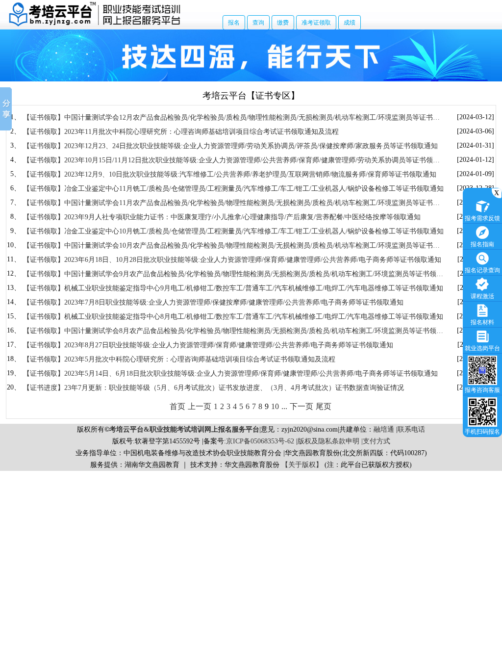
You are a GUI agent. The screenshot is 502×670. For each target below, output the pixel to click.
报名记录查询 (482, 270)
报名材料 (482, 322)
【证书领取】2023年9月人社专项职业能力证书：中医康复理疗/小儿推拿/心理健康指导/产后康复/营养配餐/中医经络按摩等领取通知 (222, 217)
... (284, 406)
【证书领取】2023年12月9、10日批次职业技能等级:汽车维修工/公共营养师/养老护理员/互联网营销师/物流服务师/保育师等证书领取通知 (229, 174)
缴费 (283, 22)
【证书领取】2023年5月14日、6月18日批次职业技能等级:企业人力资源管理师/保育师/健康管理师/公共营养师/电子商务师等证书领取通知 (230, 373)
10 (275, 406)
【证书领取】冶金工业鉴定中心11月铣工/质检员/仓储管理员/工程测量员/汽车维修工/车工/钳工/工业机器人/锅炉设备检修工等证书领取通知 (233, 188)
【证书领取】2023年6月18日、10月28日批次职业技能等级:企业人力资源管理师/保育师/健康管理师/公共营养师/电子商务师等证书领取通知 (232, 259)
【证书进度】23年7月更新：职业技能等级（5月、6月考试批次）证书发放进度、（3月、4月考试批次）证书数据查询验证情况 (213, 387)
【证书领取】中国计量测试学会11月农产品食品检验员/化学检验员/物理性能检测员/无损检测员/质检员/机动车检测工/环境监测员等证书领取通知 (231, 203)
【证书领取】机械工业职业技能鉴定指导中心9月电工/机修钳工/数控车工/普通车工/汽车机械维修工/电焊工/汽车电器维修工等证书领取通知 (233, 288)
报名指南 (482, 244)
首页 (177, 406)
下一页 (301, 406)
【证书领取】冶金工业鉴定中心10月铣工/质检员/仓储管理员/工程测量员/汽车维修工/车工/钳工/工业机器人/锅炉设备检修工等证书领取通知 (233, 231)
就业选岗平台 (482, 348)
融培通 (384, 429)
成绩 (349, 22)
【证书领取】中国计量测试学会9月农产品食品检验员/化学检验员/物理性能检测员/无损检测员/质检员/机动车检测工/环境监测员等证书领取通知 (233, 274)
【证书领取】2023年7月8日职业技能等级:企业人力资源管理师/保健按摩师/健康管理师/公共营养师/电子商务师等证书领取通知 (213, 302)
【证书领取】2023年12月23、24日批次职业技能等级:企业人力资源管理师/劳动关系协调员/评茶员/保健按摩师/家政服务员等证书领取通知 (230, 146)
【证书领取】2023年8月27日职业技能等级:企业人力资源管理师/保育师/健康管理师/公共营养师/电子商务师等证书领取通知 (208, 345)
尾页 (323, 406)
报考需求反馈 (482, 218)
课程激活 (482, 296)
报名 (234, 22)
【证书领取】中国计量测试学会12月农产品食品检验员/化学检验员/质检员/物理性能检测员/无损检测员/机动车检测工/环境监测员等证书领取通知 (231, 118)
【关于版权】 (302, 464)
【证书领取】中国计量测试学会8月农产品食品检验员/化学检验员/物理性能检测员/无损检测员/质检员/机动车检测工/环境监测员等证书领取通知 (233, 331)
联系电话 (411, 429)
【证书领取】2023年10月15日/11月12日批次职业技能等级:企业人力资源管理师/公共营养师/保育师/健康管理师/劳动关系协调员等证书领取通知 (231, 160)
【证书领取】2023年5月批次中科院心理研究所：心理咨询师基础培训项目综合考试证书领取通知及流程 (179, 359)
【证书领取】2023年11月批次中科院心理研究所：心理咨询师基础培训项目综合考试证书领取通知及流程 (181, 131)
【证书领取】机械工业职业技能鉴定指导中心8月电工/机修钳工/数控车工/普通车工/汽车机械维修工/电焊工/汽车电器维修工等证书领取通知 (233, 316)
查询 (258, 22)
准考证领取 (316, 22)
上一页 (199, 406)
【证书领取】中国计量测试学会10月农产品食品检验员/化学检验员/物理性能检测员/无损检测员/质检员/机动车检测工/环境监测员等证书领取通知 (231, 246)
